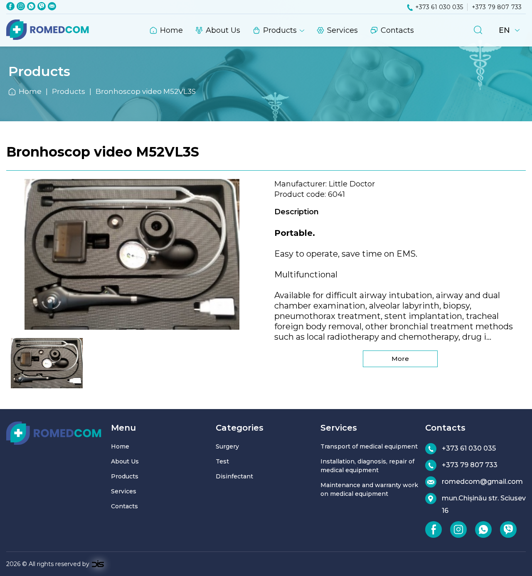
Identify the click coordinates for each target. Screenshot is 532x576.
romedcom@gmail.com (482, 481)
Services (342, 30)
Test (222, 461)
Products (280, 30)
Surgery (227, 446)
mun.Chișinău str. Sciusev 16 (484, 504)
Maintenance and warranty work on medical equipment (369, 489)
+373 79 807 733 (497, 7)
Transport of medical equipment (369, 446)
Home (171, 30)
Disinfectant (234, 476)
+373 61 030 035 (439, 7)
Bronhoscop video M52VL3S (146, 91)
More (400, 359)
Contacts (397, 30)
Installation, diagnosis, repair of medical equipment (367, 466)
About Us (223, 30)
